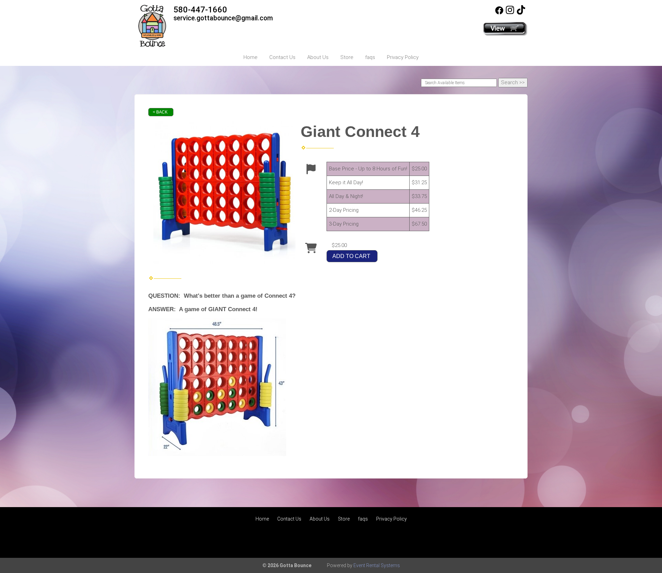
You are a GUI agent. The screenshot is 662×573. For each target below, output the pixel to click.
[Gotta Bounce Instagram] (510, 13)
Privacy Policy (403, 57)
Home (250, 57)
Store (346, 57)
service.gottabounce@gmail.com (223, 18)
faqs (370, 57)
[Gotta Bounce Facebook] (499, 13)
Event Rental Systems (376, 565)
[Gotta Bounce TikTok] (521, 13)
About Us (318, 57)
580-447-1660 (200, 9)
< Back (160, 112)
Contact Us (282, 57)
